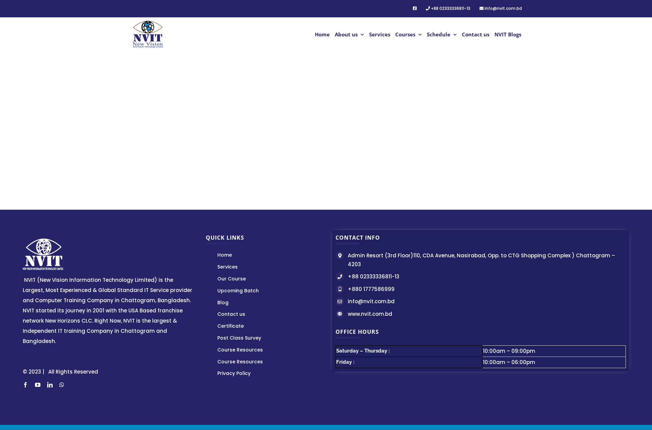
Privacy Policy (234, 373)
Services (227, 266)
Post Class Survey (239, 337)
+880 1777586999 (371, 289)
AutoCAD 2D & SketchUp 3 (172, 136)
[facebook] (25, 385)
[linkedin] (50, 385)
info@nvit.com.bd (371, 301)
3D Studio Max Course (274, 132)
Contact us (231, 314)
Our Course (231, 278)
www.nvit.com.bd (370, 313)
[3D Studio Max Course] (274, 63)
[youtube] (37, 385)
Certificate (230, 326)
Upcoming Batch (238, 290)
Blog (223, 302)
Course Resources (240, 349)
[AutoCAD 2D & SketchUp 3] (172, 63)
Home (224, 255)
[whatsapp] (61, 385)
